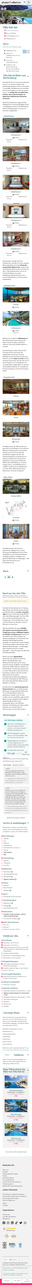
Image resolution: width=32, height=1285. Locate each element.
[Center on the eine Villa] (12, 576)
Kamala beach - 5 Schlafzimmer (16, 1140)
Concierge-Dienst (8, 1180)
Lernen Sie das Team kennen (12, 1182)
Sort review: (7, 765)
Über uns (5, 1170)
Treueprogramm (8, 1184)
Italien (5, 1203)
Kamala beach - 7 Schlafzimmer (16, 1092)
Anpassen (7, 1281)
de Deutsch (14, 1259)
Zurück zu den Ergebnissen (16, 1152)
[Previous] (13, 21)
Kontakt (5, 1172)
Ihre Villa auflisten (8, 1178)
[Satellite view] (5, 576)
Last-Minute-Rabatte (9, 1217)
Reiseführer (6, 1219)
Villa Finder (6, 1215)
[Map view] (9, 576)
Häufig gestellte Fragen (10, 1174)
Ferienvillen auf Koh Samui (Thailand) (14, 1196)
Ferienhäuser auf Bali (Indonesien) (13, 1194)
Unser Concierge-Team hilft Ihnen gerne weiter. (16, 1049)
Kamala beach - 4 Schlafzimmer (16, 1116)
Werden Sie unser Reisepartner (13, 1186)
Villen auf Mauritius (9, 1200)
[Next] (18, 21)
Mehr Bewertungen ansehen (16, 818)
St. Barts (5, 1205)
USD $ (7, 1055)
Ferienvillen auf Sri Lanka (10, 1198)
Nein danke (17, 1281)
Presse (5, 1176)
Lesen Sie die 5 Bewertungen (12, 47)
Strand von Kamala (12, 30)
